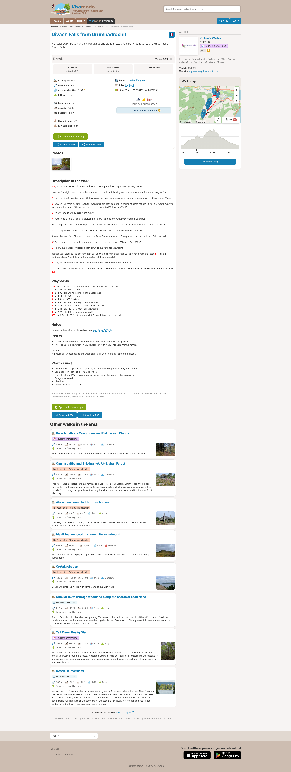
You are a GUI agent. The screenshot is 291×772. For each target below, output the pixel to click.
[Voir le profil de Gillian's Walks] (188, 46)
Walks (69, 21)
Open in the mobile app (72, 136)
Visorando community (62, 754)
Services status (135, 765)
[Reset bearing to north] (236, 100)
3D (232, 119)
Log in (235, 21)
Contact (55, 748)
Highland (129, 84)
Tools (55, 21)
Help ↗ (81, 21)
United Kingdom (137, 80)
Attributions (200, 122)
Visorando (55, 26)
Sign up (223, 21)
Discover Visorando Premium (142, 110)
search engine (124, 712)
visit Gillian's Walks (102, 329)
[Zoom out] (236, 95)
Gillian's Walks (210, 38)
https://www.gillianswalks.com (203, 71)
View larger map (210, 161)
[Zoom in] (236, 90)
